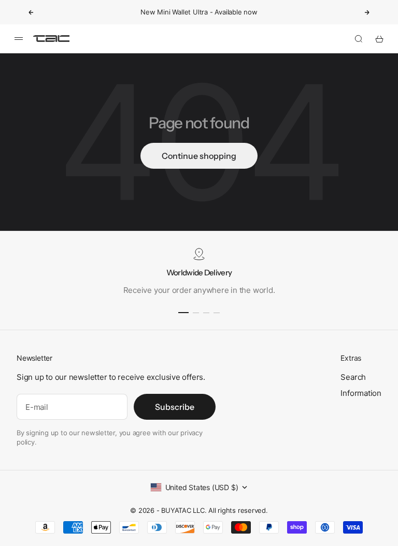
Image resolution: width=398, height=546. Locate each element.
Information (360, 393)
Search (353, 377)
